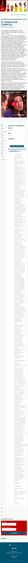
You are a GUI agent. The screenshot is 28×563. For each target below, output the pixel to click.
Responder (16, 483)
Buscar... (4, 538)
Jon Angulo (16, 486)
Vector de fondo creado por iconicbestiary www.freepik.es (14, 560)
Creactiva (14, 557)
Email (9, 133)
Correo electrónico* (6, 527)
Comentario (11, 138)
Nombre (10, 128)
